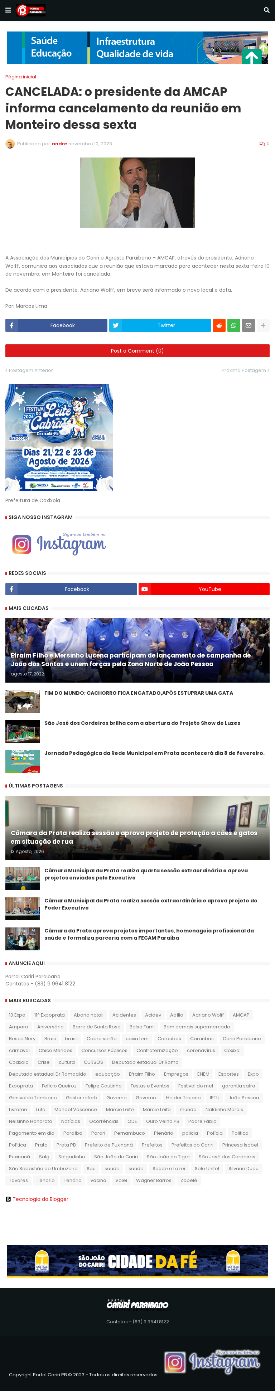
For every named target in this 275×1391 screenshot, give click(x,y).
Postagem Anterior (31, 370)
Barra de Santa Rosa (97, 1026)
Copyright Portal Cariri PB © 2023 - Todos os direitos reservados (83, 1374)
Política (17, 1145)
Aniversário (50, 1026)
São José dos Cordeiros (227, 1156)
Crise (44, 1062)
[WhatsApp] (233, 325)
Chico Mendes (55, 1050)
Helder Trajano (183, 1097)
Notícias (70, 1121)
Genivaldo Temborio (33, 1097)
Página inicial (20, 76)
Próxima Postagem (244, 370)
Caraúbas (202, 1038)
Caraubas (169, 1038)
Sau (91, 1168)
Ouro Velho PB (162, 1121)
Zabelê (188, 1180)
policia (190, 1133)
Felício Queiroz (59, 1085)
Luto (40, 1109)
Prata (41, 1145)
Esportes (228, 1074)
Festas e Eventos (150, 1085)
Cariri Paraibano (242, 1038)
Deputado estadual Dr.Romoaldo (47, 1074)
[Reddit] (219, 325)
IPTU (214, 1097)
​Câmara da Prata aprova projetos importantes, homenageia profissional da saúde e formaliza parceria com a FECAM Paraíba (149, 934)
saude (112, 1168)
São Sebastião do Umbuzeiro (43, 1168)
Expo (253, 1074)
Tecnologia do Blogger (40, 1199)
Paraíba (72, 1133)
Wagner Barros (154, 1180)
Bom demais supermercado (197, 1026)
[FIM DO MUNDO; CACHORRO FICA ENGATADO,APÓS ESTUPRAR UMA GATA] (22, 701)
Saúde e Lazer (169, 1168)
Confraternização (157, 1050)
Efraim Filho (142, 1074)
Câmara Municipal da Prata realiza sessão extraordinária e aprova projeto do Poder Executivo (150, 904)
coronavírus (201, 1050)
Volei (121, 1180)
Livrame (18, 1109)
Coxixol (232, 1050)
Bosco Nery (22, 1038)
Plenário (163, 1133)
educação (107, 1074)
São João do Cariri (116, 1156)
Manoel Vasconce (75, 1109)
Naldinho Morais (224, 1109)
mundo (188, 1109)
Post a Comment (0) (137, 350)
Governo (116, 1097)
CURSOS (93, 1062)
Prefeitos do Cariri (192, 1145)
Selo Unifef (207, 1168)
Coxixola (19, 1062)
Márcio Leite (157, 1109)
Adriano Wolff (208, 1015)
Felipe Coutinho (104, 1085)
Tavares (18, 1180)
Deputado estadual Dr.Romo (145, 1062)
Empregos (176, 1074)
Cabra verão (102, 1038)
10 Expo (17, 1015)
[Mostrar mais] (263, 325)
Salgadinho (71, 1156)
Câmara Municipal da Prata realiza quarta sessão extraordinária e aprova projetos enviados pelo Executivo (146, 874)
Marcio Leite (120, 1109)
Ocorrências (104, 1121)
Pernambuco (129, 1133)
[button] (8, 10)
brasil (71, 1038)
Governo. (146, 1097)
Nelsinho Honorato (30, 1121)
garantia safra (238, 1085)
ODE (132, 1121)
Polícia (215, 1133)
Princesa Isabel (240, 1145)
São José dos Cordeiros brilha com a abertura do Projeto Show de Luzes (142, 723)
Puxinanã (19, 1156)
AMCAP (241, 1015)
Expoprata (21, 1085)
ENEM (203, 1074)
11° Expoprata (49, 1015)
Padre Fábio (202, 1121)
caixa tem (137, 1038)
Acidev (153, 1015)
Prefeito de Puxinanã (109, 1145)
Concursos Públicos (104, 1050)
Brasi (50, 1038)
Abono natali (88, 1015)
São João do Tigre (168, 1156)
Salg (44, 1156)
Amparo (18, 1026)
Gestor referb (81, 1097)
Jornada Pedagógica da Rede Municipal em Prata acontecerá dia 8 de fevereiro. (154, 753)
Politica (240, 1133)
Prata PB (66, 1145)
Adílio (176, 1015)
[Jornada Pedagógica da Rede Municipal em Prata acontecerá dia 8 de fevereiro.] (22, 761)
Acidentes (124, 1015)
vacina (98, 1180)
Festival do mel (195, 1085)
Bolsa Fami (142, 1026)
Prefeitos (152, 1145)
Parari (98, 1133)
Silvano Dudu (243, 1168)
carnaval (19, 1050)
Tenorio (46, 1180)
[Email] (248, 325)
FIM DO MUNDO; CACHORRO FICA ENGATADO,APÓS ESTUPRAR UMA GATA (138, 693)
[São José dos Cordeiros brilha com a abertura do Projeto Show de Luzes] (22, 731)
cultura (67, 1062)
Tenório (73, 1180)
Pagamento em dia (31, 1133)
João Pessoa (243, 1097)
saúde (136, 1168)
